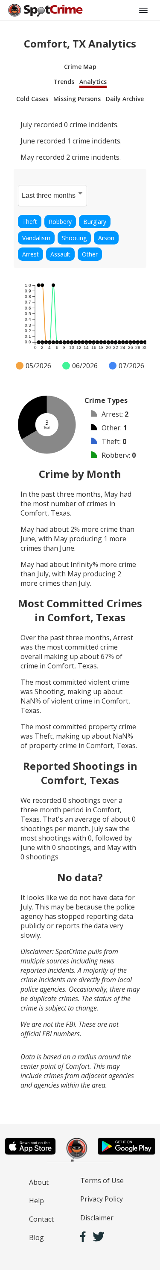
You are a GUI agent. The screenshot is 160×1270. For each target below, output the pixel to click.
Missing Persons (77, 99)
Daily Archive (125, 99)
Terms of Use (102, 1180)
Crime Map (80, 67)
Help (36, 1200)
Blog (36, 1237)
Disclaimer (96, 1217)
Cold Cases (32, 99)
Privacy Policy (101, 1199)
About (39, 1182)
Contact (41, 1219)
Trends (63, 82)
